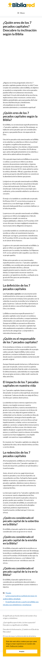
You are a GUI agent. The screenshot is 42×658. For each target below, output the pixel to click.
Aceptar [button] (21, 651)
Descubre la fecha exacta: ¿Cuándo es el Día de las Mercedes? (21, 630)
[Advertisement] (21, 60)
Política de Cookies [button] (16, 646)
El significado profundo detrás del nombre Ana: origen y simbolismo (20, 617)
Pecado (8, 593)
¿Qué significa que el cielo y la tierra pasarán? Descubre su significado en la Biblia (19, 623)
